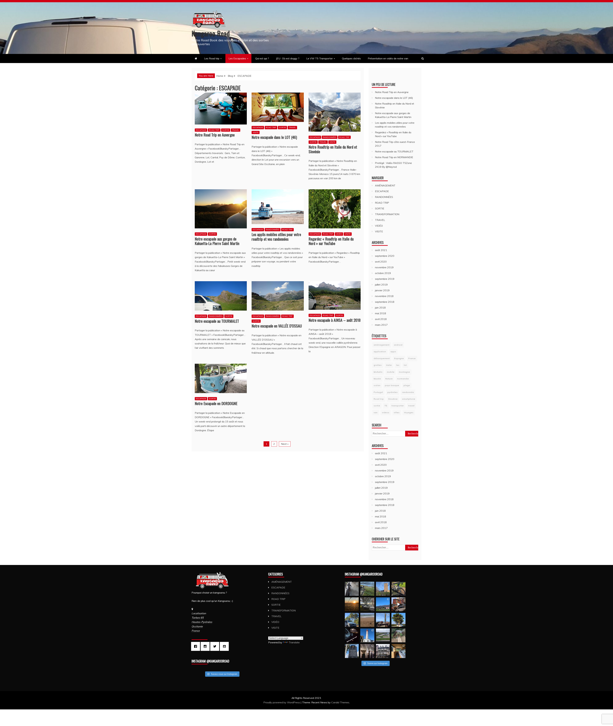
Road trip (379, 399)
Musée (377, 378)
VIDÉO (339, 234)
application (380, 351)
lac (397, 365)
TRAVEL (235, 130)
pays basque (392, 385)
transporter (398, 405)
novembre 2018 (384, 296)
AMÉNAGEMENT (385, 185)
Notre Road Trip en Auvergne (215, 135)
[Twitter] (215, 646)
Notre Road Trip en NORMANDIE (394, 157)
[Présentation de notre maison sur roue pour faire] (398, 651)
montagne (404, 372)
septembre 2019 (384, 278)
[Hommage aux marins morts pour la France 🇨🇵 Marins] (383, 620)
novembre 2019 (384, 267)
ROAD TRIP (214, 130)
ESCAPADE (201, 130)
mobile (390, 372)
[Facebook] (196, 646)
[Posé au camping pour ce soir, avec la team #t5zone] (352, 620)
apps (393, 351)
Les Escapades (237, 58)
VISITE (255, 132)
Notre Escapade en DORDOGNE (216, 403)
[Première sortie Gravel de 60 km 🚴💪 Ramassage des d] (352, 589)
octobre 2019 (383, 273)
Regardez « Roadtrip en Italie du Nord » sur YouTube (331, 241)
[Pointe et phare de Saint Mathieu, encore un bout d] (367, 635)
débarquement (382, 358)
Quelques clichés (351, 58)
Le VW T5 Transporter (319, 58)
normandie (403, 378)
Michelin (378, 372)
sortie (377, 405)
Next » (284, 443)
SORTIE (225, 130)
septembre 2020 (384, 255)
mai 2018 (380, 313)
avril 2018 (381, 319)
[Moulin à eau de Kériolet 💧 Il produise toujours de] (398, 635)
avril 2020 (381, 261)
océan (377, 385)
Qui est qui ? (262, 58)
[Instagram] (206, 646)
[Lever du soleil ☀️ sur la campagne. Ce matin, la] (352, 604)
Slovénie (393, 399)
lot (405, 365)
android (398, 345)
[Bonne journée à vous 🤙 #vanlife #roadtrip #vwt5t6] (398, 620)
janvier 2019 (382, 290)
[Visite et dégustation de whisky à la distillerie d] (352, 651)
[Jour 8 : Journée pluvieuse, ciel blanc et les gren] (383, 651)
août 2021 (381, 250)
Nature (389, 378)
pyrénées (392, 392)
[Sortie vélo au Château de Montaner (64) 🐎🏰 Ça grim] (383, 589)
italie (389, 365)
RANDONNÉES (329, 137)
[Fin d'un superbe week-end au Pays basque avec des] (367, 604)
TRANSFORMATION (387, 214)
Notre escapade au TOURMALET (217, 321)
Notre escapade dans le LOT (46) (274, 137)
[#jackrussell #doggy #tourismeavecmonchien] (398, 604)
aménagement (382, 345)
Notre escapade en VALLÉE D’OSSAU (277, 326)
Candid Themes (340, 702)
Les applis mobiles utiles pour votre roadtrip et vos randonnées (276, 236)
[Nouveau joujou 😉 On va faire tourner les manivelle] (398, 589)
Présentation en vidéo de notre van (388, 58)
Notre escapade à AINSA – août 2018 (335, 320)
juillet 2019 (381, 284)
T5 (386, 405)
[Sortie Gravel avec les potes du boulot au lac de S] (367, 589)
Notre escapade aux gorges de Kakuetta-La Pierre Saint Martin (217, 241)
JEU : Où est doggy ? (287, 58)
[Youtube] (225, 646)
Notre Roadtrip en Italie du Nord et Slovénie (333, 149)
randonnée (408, 392)
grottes (378, 365)
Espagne (399, 358)
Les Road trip (211, 58)
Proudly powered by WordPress (282, 702)
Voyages (408, 412)
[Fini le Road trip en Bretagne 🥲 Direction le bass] (367, 620)
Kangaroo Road (211, 33)
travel (411, 405)
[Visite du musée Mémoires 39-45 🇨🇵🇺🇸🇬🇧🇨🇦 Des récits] (383, 635)
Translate (294, 642)
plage (407, 385)
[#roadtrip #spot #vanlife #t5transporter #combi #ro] (352, 635)
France (412, 358)
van (376, 412)
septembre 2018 (384, 301)
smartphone (408, 399)
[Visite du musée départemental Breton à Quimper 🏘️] (367, 651)
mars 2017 (381, 324)
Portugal (378, 392)
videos (385, 412)
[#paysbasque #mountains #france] (383, 604)
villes (397, 412)
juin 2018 (380, 307)
